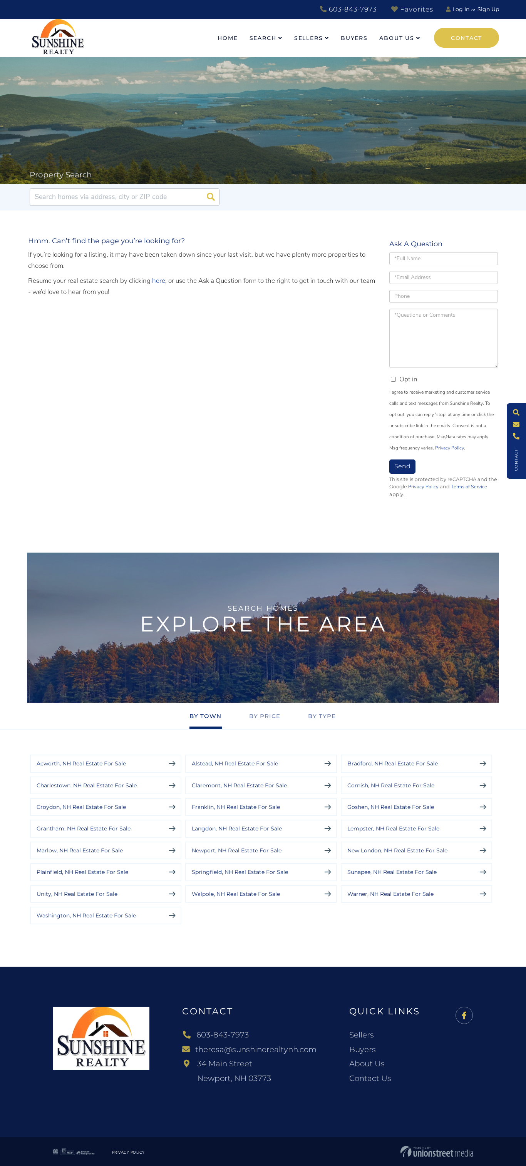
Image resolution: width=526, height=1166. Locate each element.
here (158, 280)
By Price (264, 716)
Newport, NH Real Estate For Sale (236, 850)
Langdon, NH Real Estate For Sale (237, 828)
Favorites (415, 9)
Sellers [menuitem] (308, 38)
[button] (210, 197)
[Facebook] (464, 1015)
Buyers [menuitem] (354, 38)
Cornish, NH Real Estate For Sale (390, 785)
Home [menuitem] (228, 38)
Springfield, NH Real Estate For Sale (240, 872)
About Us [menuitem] (396, 38)
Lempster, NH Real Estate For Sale (393, 828)
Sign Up (488, 9)
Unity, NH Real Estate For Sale (77, 893)
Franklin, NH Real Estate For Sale (236, 807)
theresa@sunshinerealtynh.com (256, 1049)
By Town (205, 716)
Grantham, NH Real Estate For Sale (84, 828)
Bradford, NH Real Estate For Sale (392, 763)
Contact (466, 38)
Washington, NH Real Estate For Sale (86, 915)
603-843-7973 (352, 9)
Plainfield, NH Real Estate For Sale (82, 872)
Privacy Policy (449, 448)
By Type (322, 716)
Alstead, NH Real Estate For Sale (235, 763)
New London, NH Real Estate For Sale (397, 850)
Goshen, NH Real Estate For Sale (390, 807)
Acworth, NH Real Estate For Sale (81, 763)
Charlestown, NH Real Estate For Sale (87, 785)
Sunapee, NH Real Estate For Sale (392, 872)
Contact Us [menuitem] (370, 1078)
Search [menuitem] (263, 38)
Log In (460, 9)
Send (402, 466)
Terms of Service (469, 486)
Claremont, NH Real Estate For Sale (239, 785)
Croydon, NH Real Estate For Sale (81, 807)
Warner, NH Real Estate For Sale (390, 893)
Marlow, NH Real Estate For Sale (80, 850)
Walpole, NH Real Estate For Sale (236, 893)
